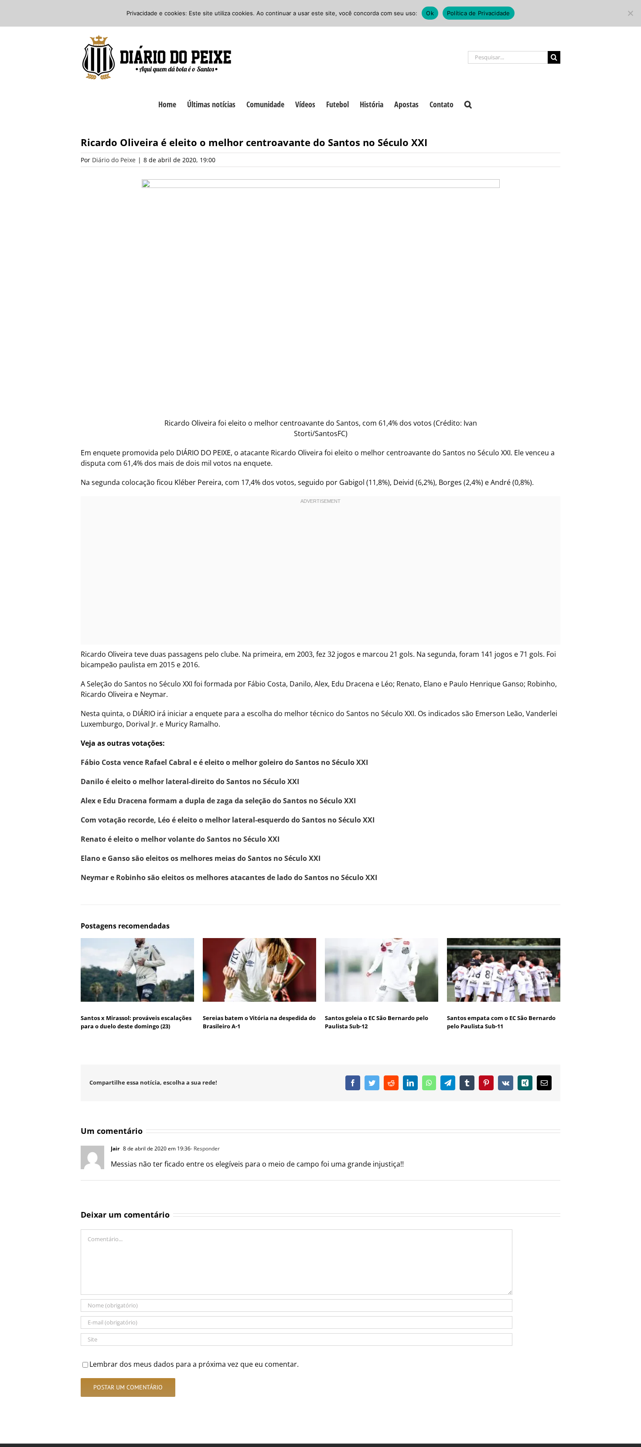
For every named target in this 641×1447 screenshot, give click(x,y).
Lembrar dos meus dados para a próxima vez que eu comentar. (194, 1364)
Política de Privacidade (478, 13)
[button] (468, 103)
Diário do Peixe (114, 160)
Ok (430, 13)
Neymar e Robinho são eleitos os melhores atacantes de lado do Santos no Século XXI (229, 877)
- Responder (205, 1148)
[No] (630, 13)
